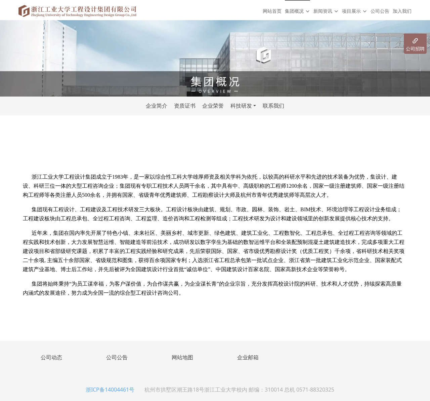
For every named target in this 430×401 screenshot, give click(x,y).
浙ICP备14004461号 (110, 389)
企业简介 (156, 105)
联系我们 (273, 105)
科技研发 (241, 105)
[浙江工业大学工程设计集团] (77, 10)
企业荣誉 (213, 105)
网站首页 (272, 11)
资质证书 (185, 105)
